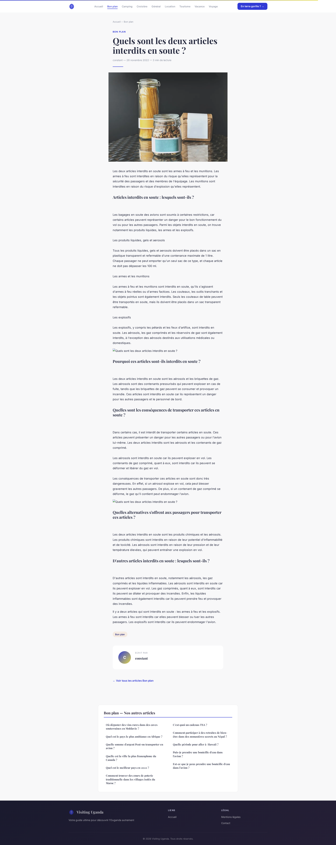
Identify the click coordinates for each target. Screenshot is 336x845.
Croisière (142, 6)
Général (156, 6)
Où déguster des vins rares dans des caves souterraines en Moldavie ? (132, 726)
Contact (225, 823)
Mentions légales (230, 816)
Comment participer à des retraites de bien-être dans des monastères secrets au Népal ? (200, 734)
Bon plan (112, 6)
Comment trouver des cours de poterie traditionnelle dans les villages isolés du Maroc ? (130, 779)
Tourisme (184, 6)
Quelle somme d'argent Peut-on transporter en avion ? (134, 746)
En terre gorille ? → (252, 6)
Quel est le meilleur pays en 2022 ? (127, 767)
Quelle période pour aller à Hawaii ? (195, 744)
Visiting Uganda (90, 811)
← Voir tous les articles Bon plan (133, 680)
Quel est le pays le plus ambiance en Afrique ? (134, 736)
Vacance (200, 6)
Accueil (98, 6)
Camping (127, 6)
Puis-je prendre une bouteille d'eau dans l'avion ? (198, 754)
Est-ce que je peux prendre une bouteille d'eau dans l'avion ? (201, 765)
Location (170, 6)
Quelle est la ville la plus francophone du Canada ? (131, 758)
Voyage (213, 6)
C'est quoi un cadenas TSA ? (190, 725)
